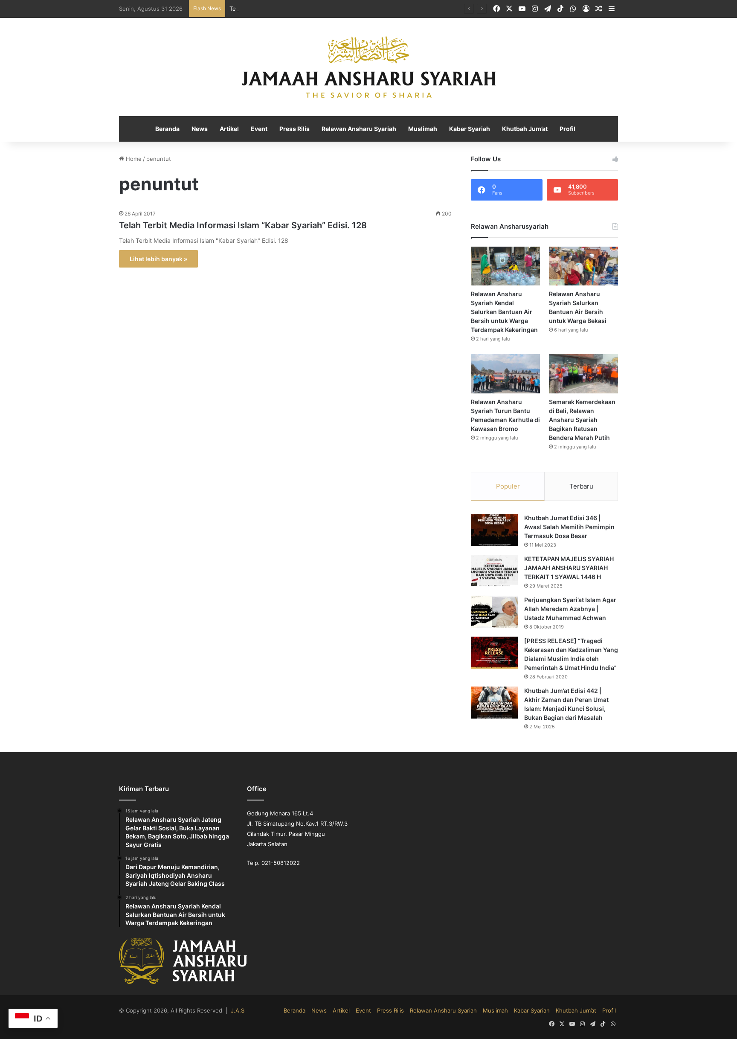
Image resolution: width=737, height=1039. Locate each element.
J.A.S (225, 1010)
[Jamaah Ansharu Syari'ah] (368, 67)
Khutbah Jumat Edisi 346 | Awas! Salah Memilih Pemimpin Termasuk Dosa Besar (569, 527)
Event (262, 129)
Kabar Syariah (467, 129)
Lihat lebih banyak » (157, 259)
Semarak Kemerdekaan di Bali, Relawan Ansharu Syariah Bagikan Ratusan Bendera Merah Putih (583, 420)
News (204, 129)
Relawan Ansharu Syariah (360, 129)
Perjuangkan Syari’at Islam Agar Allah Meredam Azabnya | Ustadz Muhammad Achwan (570, 609)
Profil (562, 129)
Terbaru (581, 486)
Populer (508, 486)
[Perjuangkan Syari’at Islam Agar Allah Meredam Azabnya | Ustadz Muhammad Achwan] (494, 612)
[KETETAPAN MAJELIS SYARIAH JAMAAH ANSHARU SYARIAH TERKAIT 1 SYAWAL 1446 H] (494, 571)
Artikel (233, 129)
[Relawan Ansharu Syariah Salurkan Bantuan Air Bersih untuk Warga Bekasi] (583, 266)
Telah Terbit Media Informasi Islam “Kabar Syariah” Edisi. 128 (237, 226)
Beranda (173, 129)
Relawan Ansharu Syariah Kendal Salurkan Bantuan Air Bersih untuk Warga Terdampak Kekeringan (505, 312)
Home (132, 159)
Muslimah (421, 129)
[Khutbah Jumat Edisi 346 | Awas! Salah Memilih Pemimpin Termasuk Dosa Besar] (494, 530)
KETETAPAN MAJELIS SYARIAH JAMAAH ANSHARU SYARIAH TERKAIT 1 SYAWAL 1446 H (567, 568)
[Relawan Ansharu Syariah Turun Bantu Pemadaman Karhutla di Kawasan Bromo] (505, 374)
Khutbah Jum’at (520, 129)
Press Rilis (297, 129)
